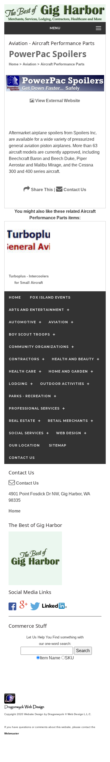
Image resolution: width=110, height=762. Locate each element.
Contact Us (74, 189)
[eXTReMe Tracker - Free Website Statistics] (9, 700)
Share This (41, 189)
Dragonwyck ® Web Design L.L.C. (69, 714)
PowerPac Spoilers (48, 54)
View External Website (57, 100)
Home (15, 511)
